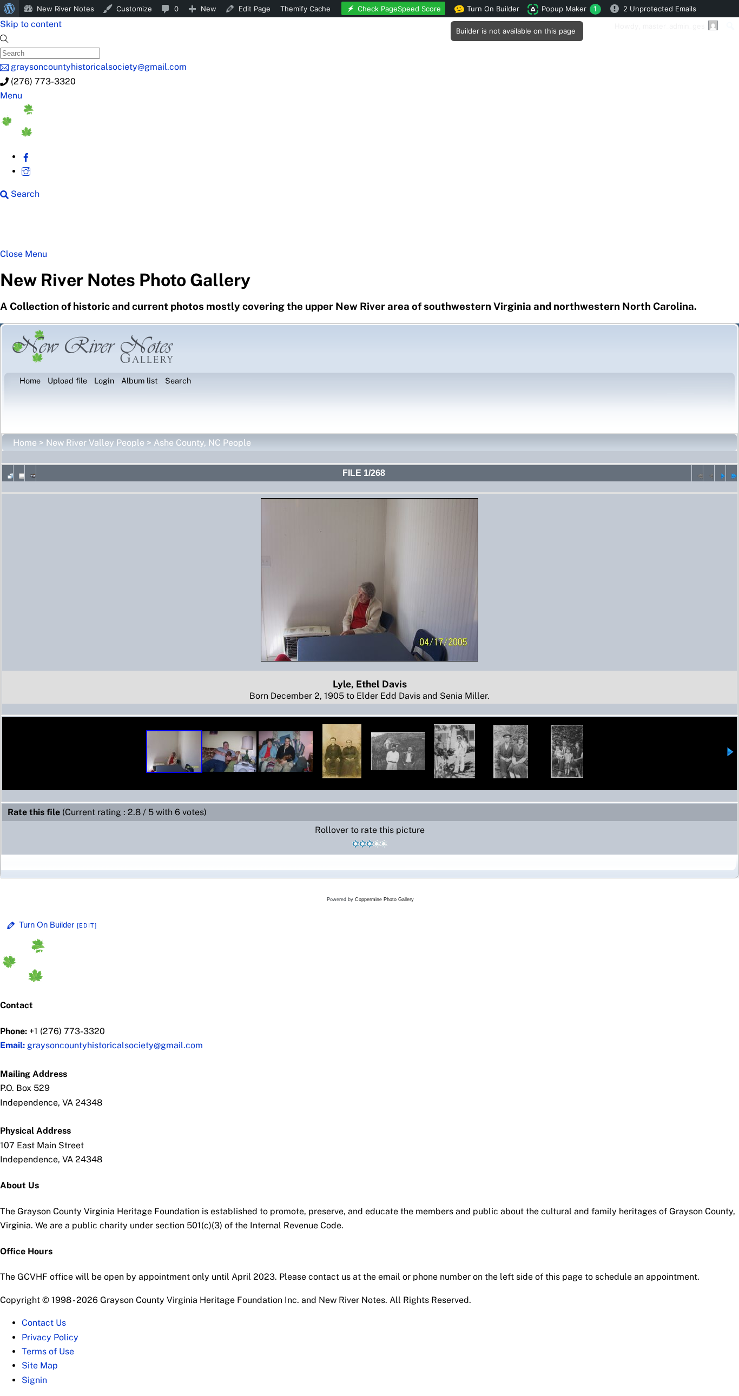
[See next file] (720, 473)
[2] (362, 844)
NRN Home (41, 228)
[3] (369, 844)
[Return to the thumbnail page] (7, 473)
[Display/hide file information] (19, 473)
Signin (34, 1380)
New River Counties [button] (132, 228)
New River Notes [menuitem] (65, 8)
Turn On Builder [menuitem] (490, 10)
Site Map (40, 1365)
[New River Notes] (81, 134)
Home (25, 443)
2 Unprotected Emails (659, 8)
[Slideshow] (30, 473)
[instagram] (26, 171)
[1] (355, 844)
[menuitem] (9, 8)
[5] (383, 844)
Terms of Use (48, 1351)
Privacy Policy (50, 1337)
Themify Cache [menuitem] (305, 8)
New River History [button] (341, 228)
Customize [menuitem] (134, 8)
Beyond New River (238, 228)
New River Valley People (95, 443)
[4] (376, 844)
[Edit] (87, 925)
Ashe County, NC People (202, 443)
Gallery (419, 228)
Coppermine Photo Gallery (384, 899)
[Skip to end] (731, 473)
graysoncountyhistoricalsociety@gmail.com (101, 1045)
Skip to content (31, 24)
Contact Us (44, 1323)
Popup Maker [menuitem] (569, 8)
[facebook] (26, 156)
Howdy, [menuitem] (660, 26)
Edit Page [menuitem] (254, 8)
